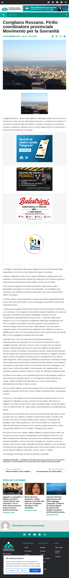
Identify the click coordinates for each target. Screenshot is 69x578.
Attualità (42, 547)
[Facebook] (48, 2)
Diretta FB (43, 569)
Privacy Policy (57, 552)
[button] (2, 2)
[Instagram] (66, 2)
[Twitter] (53, 2)
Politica (32, 36)
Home (26, 547)
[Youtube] (57, 2)
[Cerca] (66, 14)
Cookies (58, 556)
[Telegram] (61, 2)
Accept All (35, 570)
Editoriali (43, 562)
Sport (41, 565)
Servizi (27, 554)
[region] (23, 564)
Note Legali (59, 547)
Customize (12, 570)
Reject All (23, 570)
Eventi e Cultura (45, 558)
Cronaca (42, 551)
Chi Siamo (28, 551)
